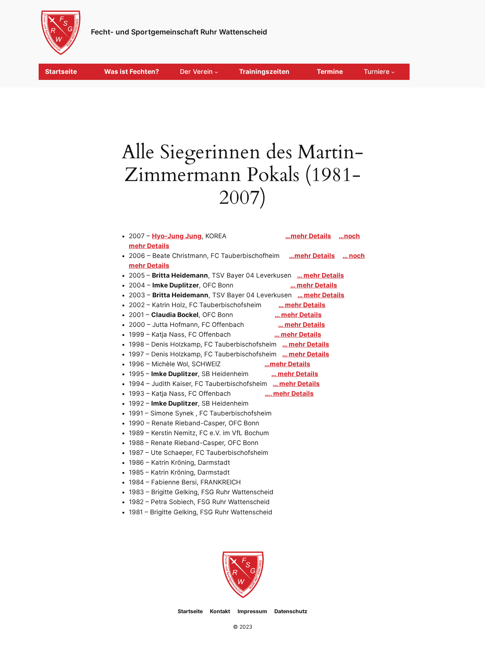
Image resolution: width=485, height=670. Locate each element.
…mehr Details (308, 236)
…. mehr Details (289, 393)
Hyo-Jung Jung (177, 236)
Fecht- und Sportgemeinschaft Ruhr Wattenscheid (179, 31)
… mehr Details (320, 275)
